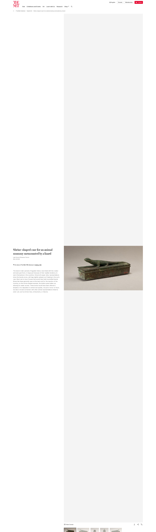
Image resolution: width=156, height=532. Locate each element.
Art (43, 6)
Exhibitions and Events (34, 6)
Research (59, 6)
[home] (13, 11)
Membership (128, 2)
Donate (120, 2)
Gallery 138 (38, 265)
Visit (23, 6)
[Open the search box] (71, 6)
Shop (66, 6)
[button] (103, 268)
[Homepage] (16, 4)
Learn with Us (50, 6)
